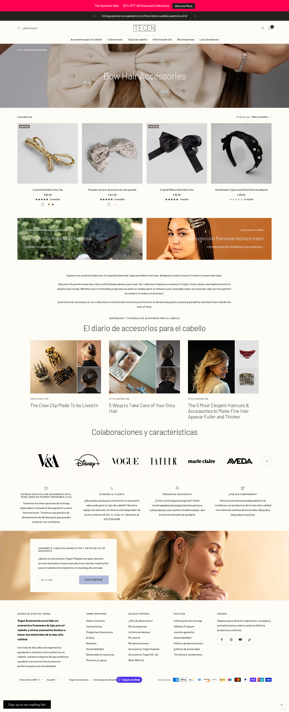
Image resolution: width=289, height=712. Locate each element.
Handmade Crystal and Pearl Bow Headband (241, 189)
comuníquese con (160, 509)
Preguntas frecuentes (99, 632)
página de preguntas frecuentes (181, 505)
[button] (27, 704)
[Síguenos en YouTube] (240, 639)
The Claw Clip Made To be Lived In (64, 405)
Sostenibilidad (95, 648)
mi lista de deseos (139, 632)
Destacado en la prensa (100, 654)
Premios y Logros (96, 660)
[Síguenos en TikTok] (249, 639)
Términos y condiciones (188, 654)
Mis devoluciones (138, 643)
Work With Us (136, 660)
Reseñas (91, 643)
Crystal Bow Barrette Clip (48, 189)
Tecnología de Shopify (104, 679)
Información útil (162, 39)
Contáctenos (94, 626)
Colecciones (115, 39)
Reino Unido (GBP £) (29, 679)
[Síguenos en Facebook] (221, 639)
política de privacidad (187, 648)
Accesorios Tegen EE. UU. (143, 654)
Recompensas (185, 39)
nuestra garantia (184, 632)
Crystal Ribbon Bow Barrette (177, 189)
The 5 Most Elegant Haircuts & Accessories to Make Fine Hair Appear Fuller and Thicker (218, 411)
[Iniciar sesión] (262, 28)
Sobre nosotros (95, 620)
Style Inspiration (119, 399)
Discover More (183, 6)
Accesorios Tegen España (143, 648)
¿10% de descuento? (140, 620)
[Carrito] (270, 28)
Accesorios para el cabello (86, 39)
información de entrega (188, 620)
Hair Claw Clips (39, 399)
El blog (90, 637)
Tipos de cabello (137, 39)
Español (51, 679)
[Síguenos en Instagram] (231, 639)
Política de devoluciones (188, 643)
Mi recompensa (137, 626)
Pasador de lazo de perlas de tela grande (112, 189)
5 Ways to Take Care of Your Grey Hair (142, 408)
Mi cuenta (134, 637)
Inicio (20, 49)
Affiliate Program (184, 626)
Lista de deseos (209, 39)
